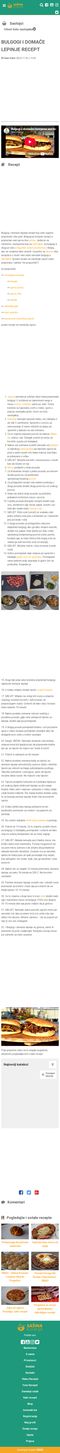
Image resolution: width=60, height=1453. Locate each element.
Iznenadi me (30, 1410)
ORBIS (39, 1449)
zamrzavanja (26, 448)
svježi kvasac (45, 689)
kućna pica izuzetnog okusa (19, 318)
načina (32, 240)
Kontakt (30, 1372)
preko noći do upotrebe (29, 557)
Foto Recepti (30, 1385)
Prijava (30, 1441)
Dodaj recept (30, 1428)
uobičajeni (37, 244)
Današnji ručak (30, 1391)
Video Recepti (30, 1379)
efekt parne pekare (36, 820)
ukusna (49, 251)
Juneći (10, 396)
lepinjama (6, 258)
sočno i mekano (22, 404)
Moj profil (30, 1422)
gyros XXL (16, 293)
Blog (30, 1403)
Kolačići (30, 1366)
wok (43, 896)
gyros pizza (16, 287)
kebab (13, 299)
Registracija (30, 1416)
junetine (54, 445)
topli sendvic (11, 312)
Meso (10, 467)
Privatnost (30, 1360)
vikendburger (11, 306)
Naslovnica (30, 1347)
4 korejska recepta (14, 275)
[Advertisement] (30, 90)
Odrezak (11, 419)
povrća (32, 478)
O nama (30, 1354)
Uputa (30, 1434)
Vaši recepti (30, 1397)
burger (13, 281)
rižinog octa (35, 508)
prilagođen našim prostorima (30, 247)
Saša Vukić (9, 58)
